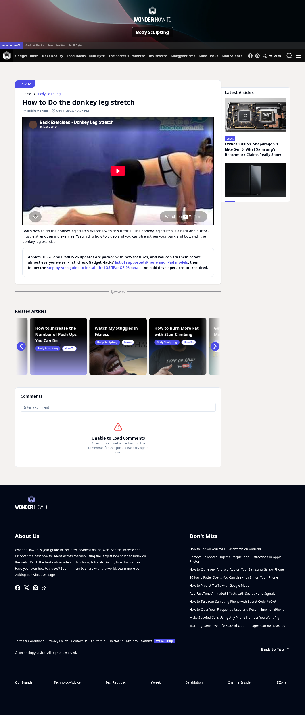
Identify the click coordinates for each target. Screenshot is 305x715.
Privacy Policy (58, 641)
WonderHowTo (11, 45)
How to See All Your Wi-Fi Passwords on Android (225, 549)
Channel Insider (240, 682)
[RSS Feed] (44, 587)
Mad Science (232, 55)
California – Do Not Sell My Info (114, 641)
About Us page (44, 575)
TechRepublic (116, 682)
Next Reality (56, 45)
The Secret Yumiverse (127, 55)
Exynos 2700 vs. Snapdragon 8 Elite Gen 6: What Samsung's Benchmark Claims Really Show (253, 149)
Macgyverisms (183, 55)
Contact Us (79, 641)
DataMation (194, 682)
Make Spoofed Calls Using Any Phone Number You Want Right (236, 617)
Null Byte (75, 45)
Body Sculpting (152, 32)
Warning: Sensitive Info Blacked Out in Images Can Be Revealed (237, 625)
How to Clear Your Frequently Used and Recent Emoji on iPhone (237, 609)
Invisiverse (158, 55)
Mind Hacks (208, 55)
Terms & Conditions (29, 641)
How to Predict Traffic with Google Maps (219, 585)
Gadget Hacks (34, 45)
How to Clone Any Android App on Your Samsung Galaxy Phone (237, 569)
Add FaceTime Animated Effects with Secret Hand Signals (232, 593)
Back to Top (272, 649)
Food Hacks (76, 55)
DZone (281, 682)
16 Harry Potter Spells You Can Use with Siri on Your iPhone (234, 577)
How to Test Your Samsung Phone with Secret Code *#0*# (233, 601)
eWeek (156, 682)
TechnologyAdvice (67, 682)
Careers (157, 641)
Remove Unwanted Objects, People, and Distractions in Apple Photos (236, 559)
